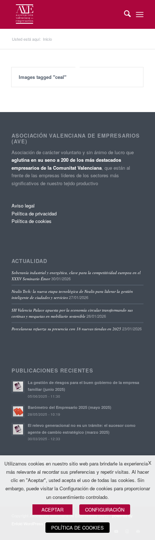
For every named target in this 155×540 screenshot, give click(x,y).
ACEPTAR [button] (52, 509)
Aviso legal (23, 205)
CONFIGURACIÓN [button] (104, 509)
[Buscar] (124, 14)
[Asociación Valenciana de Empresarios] (64, 14)
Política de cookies (32, 221)
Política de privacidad (34, 213)
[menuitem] (124, 14)
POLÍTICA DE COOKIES (77, 527)
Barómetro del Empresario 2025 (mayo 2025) (69, 407)
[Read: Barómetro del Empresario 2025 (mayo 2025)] (18, 411)
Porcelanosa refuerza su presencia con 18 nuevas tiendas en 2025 (66, 328)
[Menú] (139, 14)
